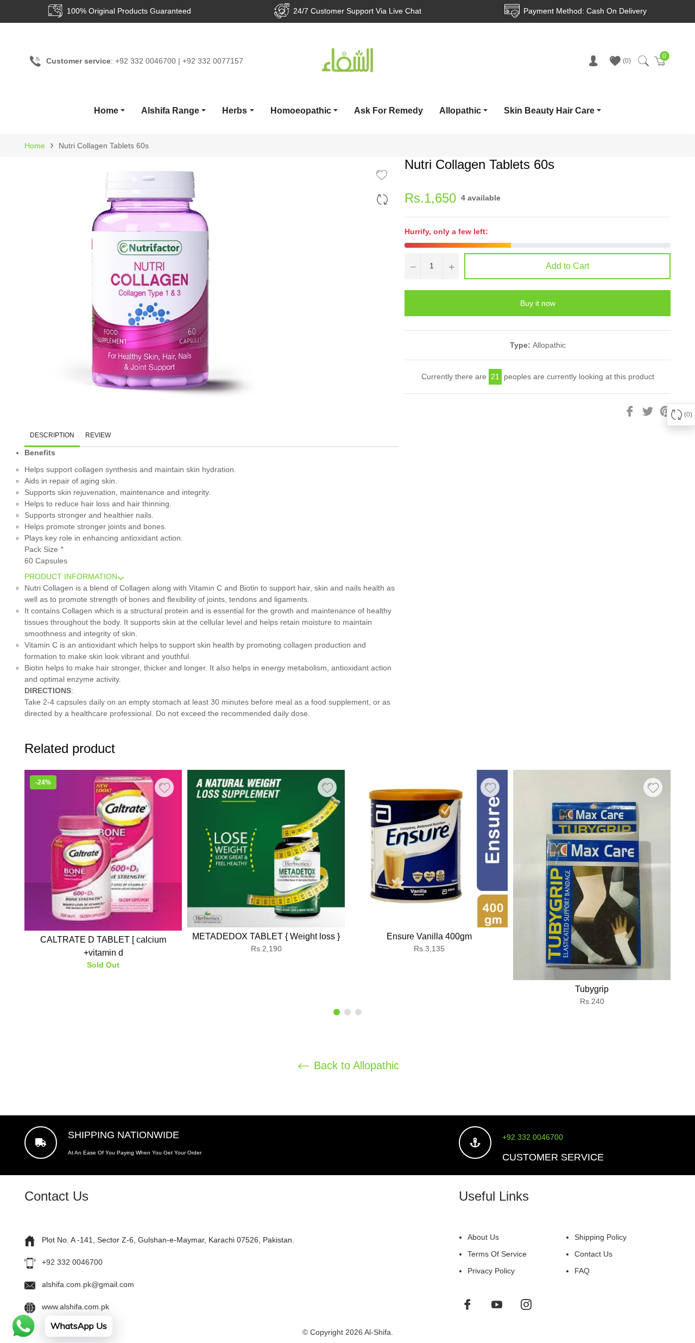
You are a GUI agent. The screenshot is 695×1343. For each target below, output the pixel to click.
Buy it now (537, 303)
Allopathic (460, 110)
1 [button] (336, 1012)
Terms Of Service (497, 1254)
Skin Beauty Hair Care (549, 110)
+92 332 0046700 (532, 1137)
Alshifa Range (170, 110)
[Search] (642, 61)
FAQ (582, 1270)
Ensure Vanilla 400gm (429, 936)
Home (106, 110)
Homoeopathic (300, 110)
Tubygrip (592, 989)
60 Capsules (45, 560)
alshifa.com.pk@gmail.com (88, 1284)
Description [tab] (52, 435)
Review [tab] (98, 435)
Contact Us (593, 1254)
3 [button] (358, 1012)
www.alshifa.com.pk (75, 1306)
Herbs (234, 110)
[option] (103, 874)
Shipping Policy (600, 1237)
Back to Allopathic (355, 1065)
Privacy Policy (491, 1270)
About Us (483, 1237)
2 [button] (347, 1012)
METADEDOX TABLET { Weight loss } (266, 936)
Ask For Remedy (388, 110)
